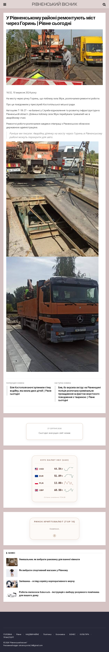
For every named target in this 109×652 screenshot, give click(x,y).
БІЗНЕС (72, 634)
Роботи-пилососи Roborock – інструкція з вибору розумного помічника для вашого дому (59, 593)
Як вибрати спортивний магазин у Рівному (43, 570)
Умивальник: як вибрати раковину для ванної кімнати (49, 559)
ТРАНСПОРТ (8, 637)
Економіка (60, 634)
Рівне (18, 634)
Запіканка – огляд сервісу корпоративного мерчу (47, 581)
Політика (47, 634)
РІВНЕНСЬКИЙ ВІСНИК (54, 4)
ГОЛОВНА (7, 634)
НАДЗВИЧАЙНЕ (32, 634)
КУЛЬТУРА (84, 634)
